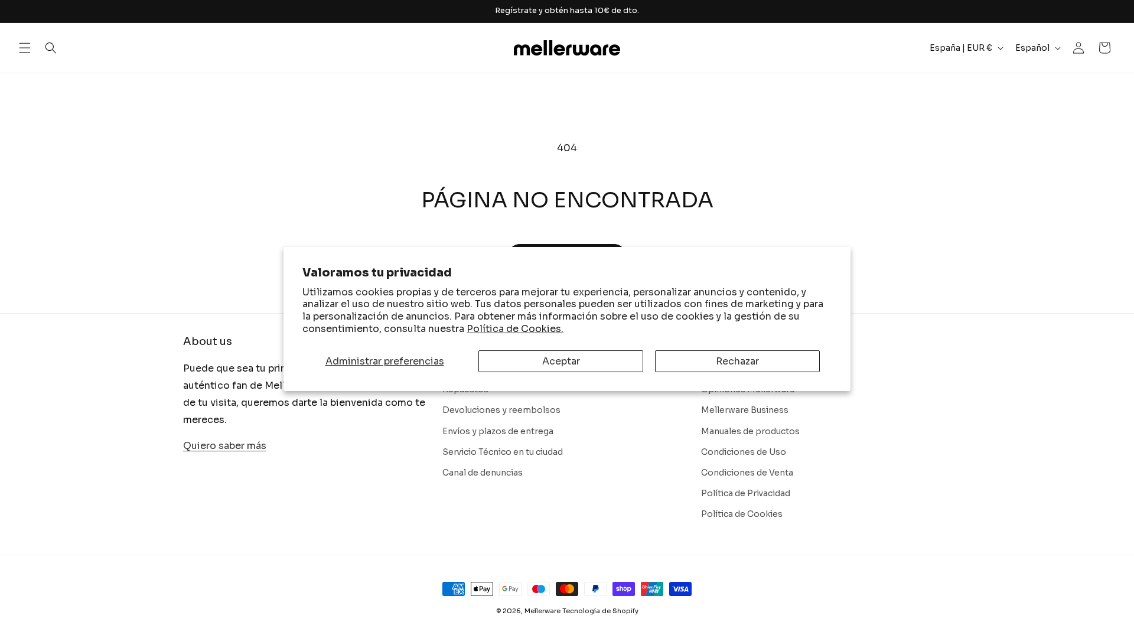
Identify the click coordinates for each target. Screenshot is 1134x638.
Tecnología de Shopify (600, 611)
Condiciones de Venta (747, 472)
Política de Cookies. (515, 329)
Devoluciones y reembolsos (501, 410)
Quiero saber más (224, 446)
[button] (25, 48)
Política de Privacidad (745, 493)
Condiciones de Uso (743, 452)
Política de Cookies (742, 514)
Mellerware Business (744, 410)
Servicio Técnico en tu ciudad (502, 452)
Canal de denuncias (482, 472)
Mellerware (542, 611)
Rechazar (737, 361)
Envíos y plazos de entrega (497, 431)
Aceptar (561, 361)
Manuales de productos (750, 431)
